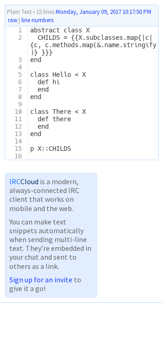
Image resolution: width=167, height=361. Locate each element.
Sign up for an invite (40, 279)
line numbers (37, 20)
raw (12, 20)
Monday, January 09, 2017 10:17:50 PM (103, 12)
